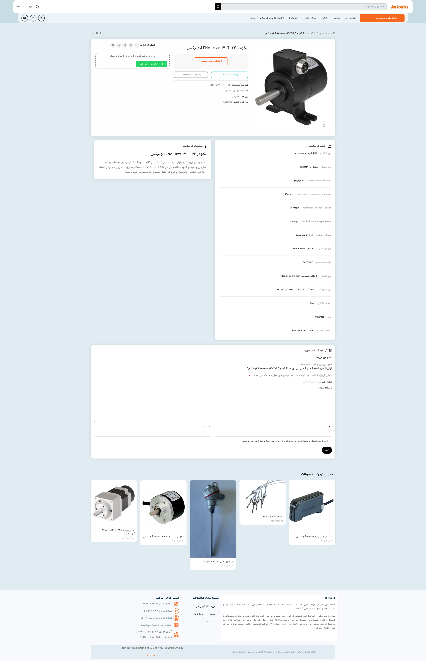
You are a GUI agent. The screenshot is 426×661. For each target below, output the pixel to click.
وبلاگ (212, 614)
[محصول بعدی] (93, 33)
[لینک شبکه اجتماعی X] (41, 18)
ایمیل (207, 427)
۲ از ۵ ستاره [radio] (312, 382)
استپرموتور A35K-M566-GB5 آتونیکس (118, 532)
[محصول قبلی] (101, 33)
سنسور (323, 33)
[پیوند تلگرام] (112, 45)
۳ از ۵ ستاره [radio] (309, 382)
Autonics (227, 102)
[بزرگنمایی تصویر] (324, 126)
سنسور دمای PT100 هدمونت (218, 562)
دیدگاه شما (325, 388)
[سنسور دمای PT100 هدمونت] (213, 519)
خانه (333, 33)
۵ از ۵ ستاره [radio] (304, 382)
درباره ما (198, 614)
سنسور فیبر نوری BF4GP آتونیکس (314, 537)
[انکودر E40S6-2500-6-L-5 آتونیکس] (163, 506)
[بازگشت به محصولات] (97, 33)
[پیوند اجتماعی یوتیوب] (24, 18)
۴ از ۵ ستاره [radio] (306, 382)
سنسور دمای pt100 (273, 516)
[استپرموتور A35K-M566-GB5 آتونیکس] (114, 503)
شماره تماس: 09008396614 (157, 604)
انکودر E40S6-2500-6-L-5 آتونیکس (163, 537)
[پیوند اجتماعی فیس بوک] (136, 45)
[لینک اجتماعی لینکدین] (118, 45)
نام (329, 427)
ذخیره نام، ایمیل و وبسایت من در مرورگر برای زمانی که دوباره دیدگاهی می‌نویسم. (285, 441)
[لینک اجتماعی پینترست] (124, 45)
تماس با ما (210, 622)
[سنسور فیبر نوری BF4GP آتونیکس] (312, 506)
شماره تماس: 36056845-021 (156, 618)
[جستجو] (218, 6)
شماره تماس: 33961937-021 (156, 611)
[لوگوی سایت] (400, 6)
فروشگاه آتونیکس (205, 606)
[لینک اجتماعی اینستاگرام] (33, 18)
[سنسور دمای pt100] (262, 496)
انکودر (311, 33)
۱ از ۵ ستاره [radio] (314, 382)
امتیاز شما (325, 382)
